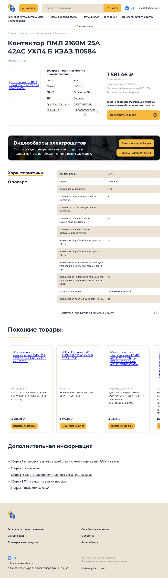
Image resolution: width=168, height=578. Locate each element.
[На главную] (11, 8)
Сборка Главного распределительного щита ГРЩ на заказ (51, 475)
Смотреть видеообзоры (136, 143)
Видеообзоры (16, 20)
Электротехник (83, 104)
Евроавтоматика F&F (85, 112)
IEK (48, 80)
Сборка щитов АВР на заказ (30, 488)
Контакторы (61, 33)
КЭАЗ (77, 86)
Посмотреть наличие (123, 114)
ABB (49, 98)
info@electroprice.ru (149, 8)
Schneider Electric (85, 92)
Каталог (30, 8)
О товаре (17, 181)
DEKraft (51, 86)
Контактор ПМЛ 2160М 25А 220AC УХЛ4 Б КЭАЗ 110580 (77, 394)
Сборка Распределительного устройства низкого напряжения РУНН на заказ (65, 461)
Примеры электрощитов (137, 17)
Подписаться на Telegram (135, 152)
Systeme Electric (57, 104)
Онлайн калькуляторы (63, 17)
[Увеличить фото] (24, 85)
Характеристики (25, 172)
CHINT (50, 92)
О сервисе (110, 17)
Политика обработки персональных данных (104, 561)
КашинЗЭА (53, 110)
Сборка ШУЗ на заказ (25, 468)
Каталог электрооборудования (35, 33)
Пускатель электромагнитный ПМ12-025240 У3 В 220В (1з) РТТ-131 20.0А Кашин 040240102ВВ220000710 (127, 397)
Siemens (79, 98)
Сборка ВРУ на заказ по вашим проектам (39, 481)
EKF (76, 80)
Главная (12, 33)
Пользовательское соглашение (98, 557)
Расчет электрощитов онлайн (26, 17)
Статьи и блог (91, 17)
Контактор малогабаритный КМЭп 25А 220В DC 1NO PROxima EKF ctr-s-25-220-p (29, 396)
